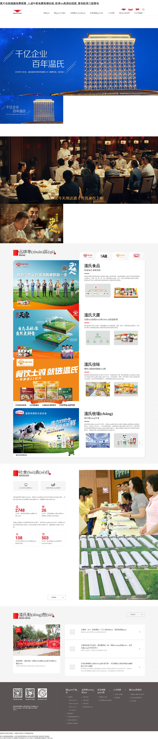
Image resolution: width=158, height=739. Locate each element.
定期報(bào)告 (103, 697)
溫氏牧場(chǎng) (87, 707)
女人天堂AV (30, 738)
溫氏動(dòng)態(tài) (72, 723)
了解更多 (130, 442)
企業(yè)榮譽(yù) (72, 710)
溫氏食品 (86, 697)
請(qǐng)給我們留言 (136, 697)
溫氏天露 (86, 700)
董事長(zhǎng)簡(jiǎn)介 (74, 703)
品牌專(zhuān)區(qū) (77, 13)
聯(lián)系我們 (124, 13)
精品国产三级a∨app (47, 738)
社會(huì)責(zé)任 (72, 720)
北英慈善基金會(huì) (73, 716)
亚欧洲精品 (37, 738)
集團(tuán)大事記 (72, 706)
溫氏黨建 (70, 713)
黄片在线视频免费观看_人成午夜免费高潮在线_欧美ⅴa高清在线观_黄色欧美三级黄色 (49, 3)
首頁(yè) (46, 13)
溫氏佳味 (86, 703)
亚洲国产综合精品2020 (20, 738)
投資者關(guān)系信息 (105, 700)
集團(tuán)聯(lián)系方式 (137, 694)
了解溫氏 (70, 697)
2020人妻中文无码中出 (6, 738)
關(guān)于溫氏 (60, 13)
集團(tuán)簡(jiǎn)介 (73, 700)
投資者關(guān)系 (96, 13)
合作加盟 (133, 701)
